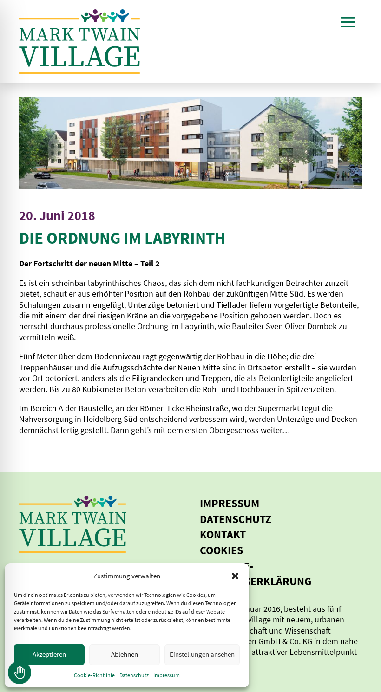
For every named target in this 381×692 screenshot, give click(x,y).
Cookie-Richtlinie (94, 675)
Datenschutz (134, 675)
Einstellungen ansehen (202, 654)
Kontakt (223, 534)
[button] (235, 576)
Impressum (166, 675)
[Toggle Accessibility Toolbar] (19, 672)
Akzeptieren (49, 654)
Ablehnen (124, 654)
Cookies (221, 550)
